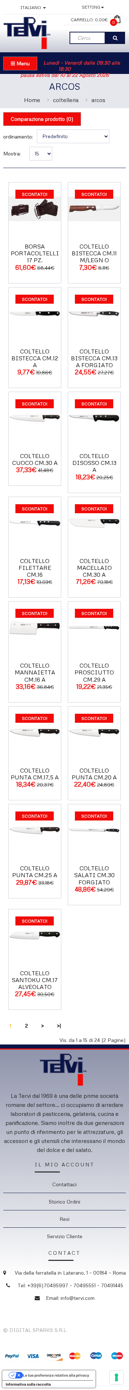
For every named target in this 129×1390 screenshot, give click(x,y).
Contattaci (64, 1184)
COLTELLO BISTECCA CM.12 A (34, 358)
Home (32, 100)
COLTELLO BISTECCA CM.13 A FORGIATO (94, 358)
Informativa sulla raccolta (28, 1384)
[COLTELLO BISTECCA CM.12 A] (35, 313)
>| (59, 1025)
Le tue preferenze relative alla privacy (56, 1375)
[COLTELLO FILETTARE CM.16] (35, 522)
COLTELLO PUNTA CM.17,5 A (35, 774)
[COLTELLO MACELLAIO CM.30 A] (94, 522)
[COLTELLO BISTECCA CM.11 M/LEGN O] (94, 208)
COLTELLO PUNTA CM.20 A (94, 774)
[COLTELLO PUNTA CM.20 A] (94, 732)
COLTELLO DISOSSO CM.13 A (94, 462)
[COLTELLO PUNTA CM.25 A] (35, 830)
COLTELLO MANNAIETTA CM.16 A (35, 672)
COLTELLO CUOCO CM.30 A (35, 459)
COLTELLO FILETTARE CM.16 (35, 567)
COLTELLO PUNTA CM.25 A (34, 872)
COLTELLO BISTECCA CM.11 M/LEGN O (94, 253)
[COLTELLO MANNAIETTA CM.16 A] (35, 627)
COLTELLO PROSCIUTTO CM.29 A (94, 672)
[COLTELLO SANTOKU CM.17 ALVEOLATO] (35, 935)
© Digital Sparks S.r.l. (35, 1330)
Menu (22, 63)
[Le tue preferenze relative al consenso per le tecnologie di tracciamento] (116, 1377)
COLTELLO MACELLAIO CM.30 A (94, 567)
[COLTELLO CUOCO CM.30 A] (35, 418)
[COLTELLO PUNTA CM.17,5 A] (35, 732)
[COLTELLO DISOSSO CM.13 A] (94, 418)
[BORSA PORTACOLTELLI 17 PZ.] (35, 208)
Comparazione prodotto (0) (42, 119)
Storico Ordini (64, 1201)
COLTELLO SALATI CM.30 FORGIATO (94, 875)
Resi (64, 1219)
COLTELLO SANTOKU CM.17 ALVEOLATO (35, 979)
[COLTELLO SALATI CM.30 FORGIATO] (94, 830)
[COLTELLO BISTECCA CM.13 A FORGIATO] (94, 313)
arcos (98, 100)
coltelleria (65, 100)
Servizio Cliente (64, 1236)
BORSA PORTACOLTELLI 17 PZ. (35, 253)
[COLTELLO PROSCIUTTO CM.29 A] (94, 627)
